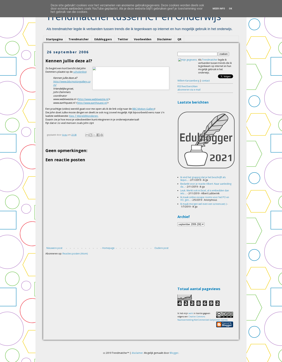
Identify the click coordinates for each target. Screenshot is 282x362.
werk (191, 313)
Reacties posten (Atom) (75, 253)
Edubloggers (103, 39)
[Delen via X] (94, 135)
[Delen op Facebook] (98, 135)
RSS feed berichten (187, 86)
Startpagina (54, 39)
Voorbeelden (142, 39)
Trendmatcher (78, 39)
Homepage (108, 248)
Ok (230, 8)
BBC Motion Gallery (143, 108)
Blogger (174, 353)
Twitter (123, 39)
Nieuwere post (54, 248)
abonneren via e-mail (188, 89)
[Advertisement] (206, 256)
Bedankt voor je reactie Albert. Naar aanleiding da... (205, 185)
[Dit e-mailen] (87, 135)
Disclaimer (164, 39)
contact (206, 80)
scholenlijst (79, 71)
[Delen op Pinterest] (102, 135)
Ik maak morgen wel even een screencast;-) (203, 204)
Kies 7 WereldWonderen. (83, 116)
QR (179, 39)
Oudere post (161, 248)
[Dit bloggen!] (91, 135)
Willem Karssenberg (188, 80)
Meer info (219, 8)
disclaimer (137, 353)
